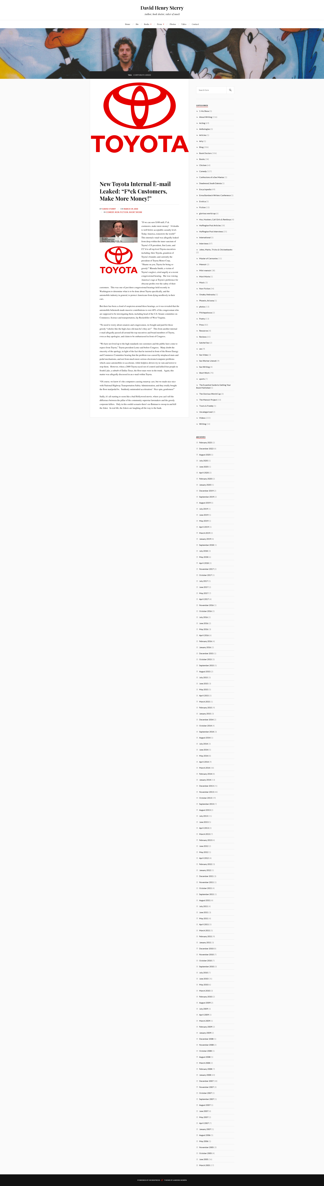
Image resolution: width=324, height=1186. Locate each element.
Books (146, 24)
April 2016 (204, 635)
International (205, 237)
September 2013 (206, 804)
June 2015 (203, 683)
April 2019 (204, 527)
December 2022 (206, 448)
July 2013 (203, 816)
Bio (137, 24)
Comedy (110, 212)
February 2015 (205, 707)
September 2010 (206, 966)
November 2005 (206, 1147)
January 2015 (205, 713)
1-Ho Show (204, 111)
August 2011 (204, 900)
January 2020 (205, 485)
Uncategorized (205, 412)
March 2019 (204, 533)
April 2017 (204, 599)
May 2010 (203, 984)
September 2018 (206, 545)
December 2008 (206, 1039)
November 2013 (206, 792)
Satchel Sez (204, 342)
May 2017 (203, 593)
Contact (195, 24)
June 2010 (203, 978)
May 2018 (203, 557)
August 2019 (204, 502)
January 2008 (205, 1075)
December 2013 (206, 786)
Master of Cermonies (208, 258)
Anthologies (204, 129)
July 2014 (203, 743)
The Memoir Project (208, 399)
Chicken (202, 165)
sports (202, 379)
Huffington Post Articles (210, 225)
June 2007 (203, 1111)
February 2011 (205, 936)
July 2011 (203, 906)
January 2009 (205, 1033)
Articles (202, 135)
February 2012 (205, 864)
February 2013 (205, 840)
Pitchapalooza (205, 312)
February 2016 (205, 641)
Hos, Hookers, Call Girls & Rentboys (215, 219)
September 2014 (206, 731)
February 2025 (205, 442)
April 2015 (204, 695)
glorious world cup (207, 213)
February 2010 (205, 996)
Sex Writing (204, 367)
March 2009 (204, 1021)
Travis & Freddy (206, 406)
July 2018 (203, 551)
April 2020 (204, 472)
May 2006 (203, 1141)
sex (200, 349)
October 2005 (205, 1153)
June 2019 (203, 515)
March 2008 (204, 1063)
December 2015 (206, 653)
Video (183, 24)
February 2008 (205, 1069)
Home (127, 24)
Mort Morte (204, 276)
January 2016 (205, 647)
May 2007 (203, 1117)
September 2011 (206, 894)
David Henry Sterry (162, 7)
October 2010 (205, 960)
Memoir (202, 264)
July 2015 (203, 677)
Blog (201, 147)
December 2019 (206, 490)
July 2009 (203, 1008)
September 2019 (206, 497)
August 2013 (204, 810)
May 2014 (203, 755)
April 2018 (204, 563)
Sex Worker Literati (208, 361)
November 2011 (206, 882)
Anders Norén (180, 1180)
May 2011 (203, 918)
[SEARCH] (230, 90)
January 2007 (205, 1129)
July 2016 (203, 617)
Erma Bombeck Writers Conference (215, 195)
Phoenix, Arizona (206, 300)
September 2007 (206, 1099)
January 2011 (205, 942)
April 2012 (204, 858)
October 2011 (205, 888)
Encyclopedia (205, 189)
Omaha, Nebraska (207, 294)
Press (159, 24)
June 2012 (203, 846)
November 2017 (206, 569)
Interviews (203, 243)
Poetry (202, 318)
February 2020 (205, 478)
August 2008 (204, 1057)
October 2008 (205, 1051)
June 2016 (203, 623)
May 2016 (203, 629)
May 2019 (203, 521)
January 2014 (205, 780)
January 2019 (205, 539)
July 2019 (203, 509)
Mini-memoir (205, 270)
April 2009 (204, 1014)
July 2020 (203, 460)
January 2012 (205, 870)
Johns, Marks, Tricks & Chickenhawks (215, 249)
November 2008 (206, 1045)
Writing (202, 424)
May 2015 (203, 689)
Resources (203, 330)
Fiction (202, 207)
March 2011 (204, 930)
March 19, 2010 (131, 209)
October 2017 (205, 575)
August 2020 (204, 454)
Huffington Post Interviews (211, 231)
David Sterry (109, 209)
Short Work (135, 212)
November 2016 (206, 605)
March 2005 (204, 1165)
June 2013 (203, 822)
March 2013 (204, 834)
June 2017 (203, 587)
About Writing (205, 117)
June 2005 (203, 1159)
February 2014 (205, 774)
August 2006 (204, 1135)
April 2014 (204, 762)
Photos (173, 24)
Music (202, 282)
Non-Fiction (121, 212)
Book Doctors (205, 153)
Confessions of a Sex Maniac (211, 177)
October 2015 (205, 659)
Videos (202, 418)
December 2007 (206, 1081)
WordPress (154, 1180)
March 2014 (204, 768)
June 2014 (203, 749)
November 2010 (206, 954)
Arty (201, 141)
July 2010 (203, 972)
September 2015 (206, 665)
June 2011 (203, 912)
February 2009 (205, 1026)
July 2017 (203, 581)
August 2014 (204, 737)
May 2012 (203, 852)
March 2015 (204, 701)
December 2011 (206, 876)
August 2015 (204, 671)
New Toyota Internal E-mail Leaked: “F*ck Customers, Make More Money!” (135, 191)
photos (202, 306)
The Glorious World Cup (210, 394)
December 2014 (206, 719)
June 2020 (203, 466)
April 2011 (204, 924)
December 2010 (206, 948)
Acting (202, 123)
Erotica (202, 201)
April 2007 (204, 1123)
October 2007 (205, 1093)
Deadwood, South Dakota (210, 183)
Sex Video (203, 355)
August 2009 (204, 1002)
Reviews (203, 336)
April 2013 (204, 828)
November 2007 (206, 1087)
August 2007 (204, 1105)
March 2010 (204, 990)
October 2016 (205, 611)
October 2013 (205, 798)
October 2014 (205, 725)
